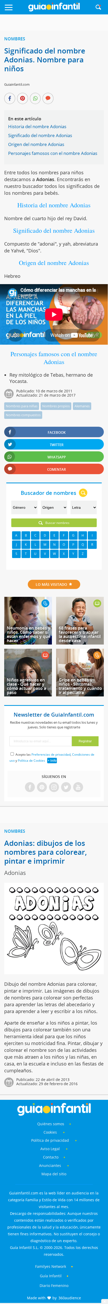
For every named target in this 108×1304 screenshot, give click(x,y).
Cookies (51, 1132)
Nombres (14, 39)
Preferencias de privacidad (51, 754)
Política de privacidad (50, 1140)
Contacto (50, 1157)
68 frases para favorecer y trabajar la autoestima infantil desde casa (80, 634)
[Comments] (48, 99)
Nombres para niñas (21, 406)
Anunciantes (50, 1165)
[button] (15, 10)
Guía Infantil (51, 1275)
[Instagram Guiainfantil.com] (54, 787)
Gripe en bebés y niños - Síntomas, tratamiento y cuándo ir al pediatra (80, 686)
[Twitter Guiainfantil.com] (66, 787)
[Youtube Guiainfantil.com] (78, 787)
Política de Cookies (31, 760)
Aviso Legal (50, 1148)
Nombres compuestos (23, 415)
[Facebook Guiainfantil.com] (30, 787)
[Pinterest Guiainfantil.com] (42, 787)
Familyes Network (50, 1266)
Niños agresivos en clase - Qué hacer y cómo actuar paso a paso (26, 686)
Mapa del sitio (53, 1173)
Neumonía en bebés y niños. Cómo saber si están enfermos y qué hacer (28, 634)
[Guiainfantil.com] (54, 10)
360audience (69, 1297)
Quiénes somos (50, 1123)
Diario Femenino (54, 1285)
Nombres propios (56, 406)
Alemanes (82, 406)
